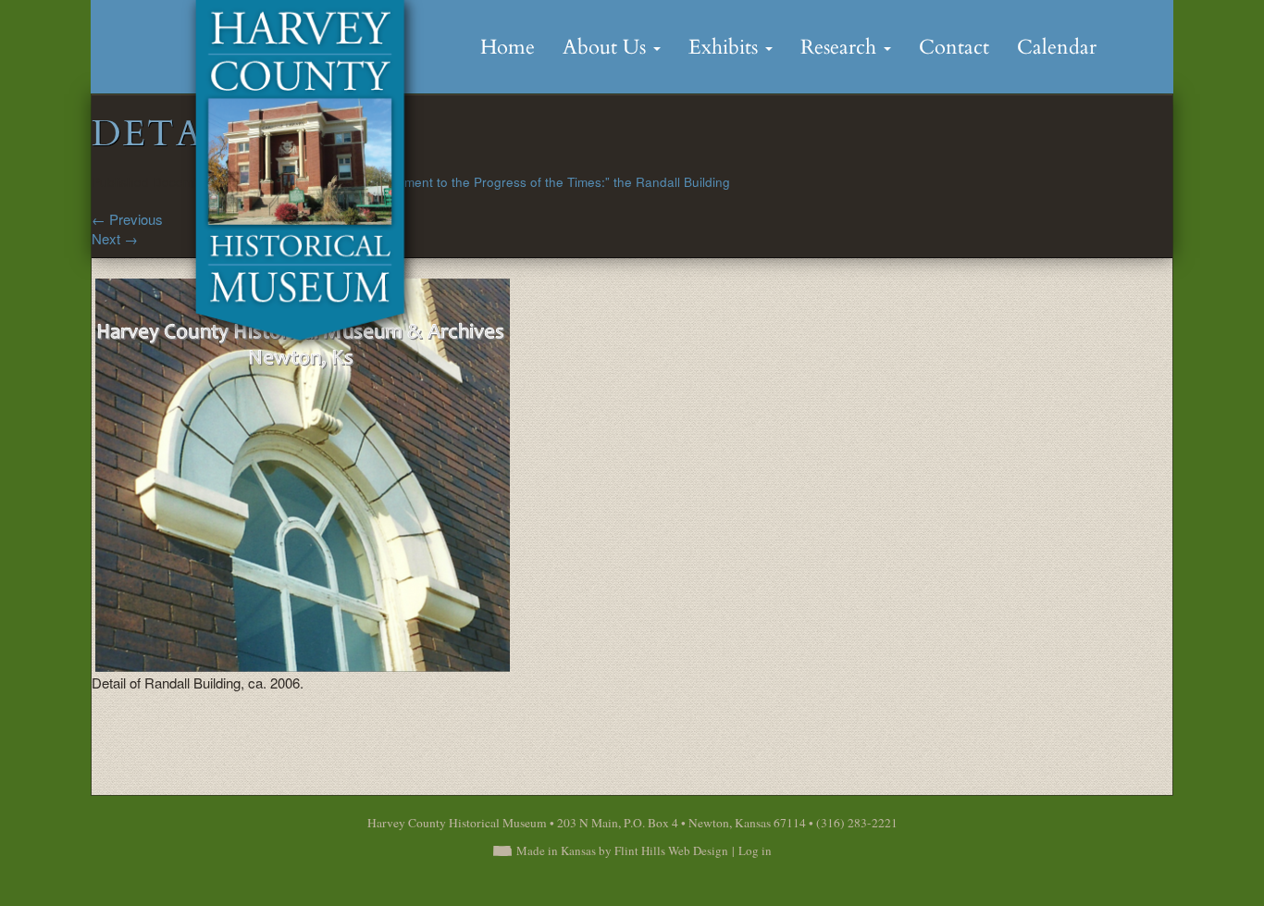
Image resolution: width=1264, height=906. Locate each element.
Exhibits (725, 47)
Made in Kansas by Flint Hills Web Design (622, 850)
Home (507, 47)
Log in (755, 850)
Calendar (1057, 47)
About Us (607, 47)
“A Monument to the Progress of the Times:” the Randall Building (543, 182)
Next (115, 238)
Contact (954, 47)
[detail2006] (301, 473)
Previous (127, 219)
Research (841, 47)
